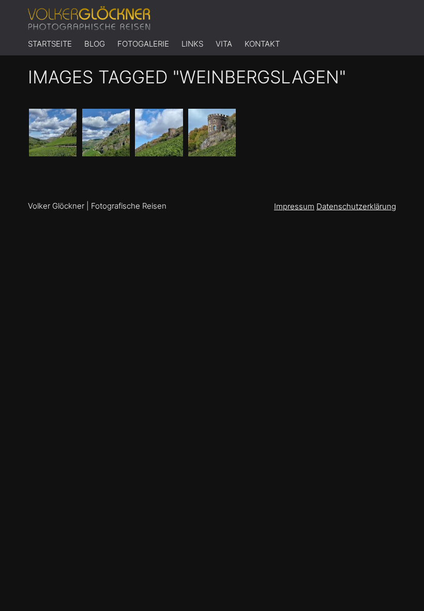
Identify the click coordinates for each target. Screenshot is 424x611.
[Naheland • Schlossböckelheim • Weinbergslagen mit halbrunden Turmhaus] (159, 132)
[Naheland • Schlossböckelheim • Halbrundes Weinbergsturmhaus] (212, 132)
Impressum (294, 206)
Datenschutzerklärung (356, 206)
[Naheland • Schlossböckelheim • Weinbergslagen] (53, 132)
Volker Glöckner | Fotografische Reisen (97, 206)
